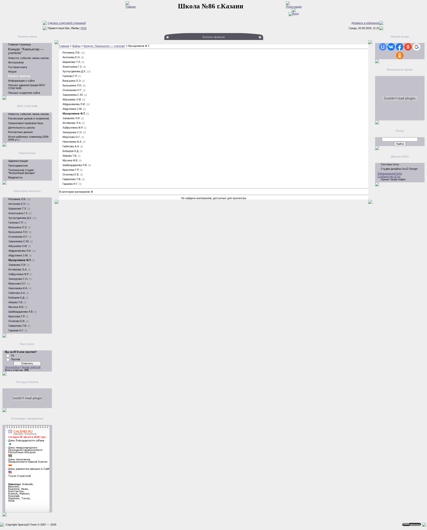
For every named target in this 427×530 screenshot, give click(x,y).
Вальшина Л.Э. (17, 227)
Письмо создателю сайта (24, 92)
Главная (64, 45)
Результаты (12, 367)
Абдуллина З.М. (18, 255)
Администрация (18, 160)
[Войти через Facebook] (399, 47)
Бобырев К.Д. (16, 297)
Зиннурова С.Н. (18, 278)
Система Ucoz (390, 164)
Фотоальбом (16, 62)
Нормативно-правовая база (25, 123)
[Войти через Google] (417, 47)
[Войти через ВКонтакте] (391, 47)
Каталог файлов (19, 76)
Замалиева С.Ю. (18, 241)
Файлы (76, 45)
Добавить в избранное (365, 22)
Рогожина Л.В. (17, 199)
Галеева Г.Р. (15, 222)
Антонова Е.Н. (17, 203)
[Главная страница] (131, 6)
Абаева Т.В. (15, 302)
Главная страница (19, 44)
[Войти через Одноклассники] (400, 55)
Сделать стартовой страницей (67, 22)
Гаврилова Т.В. (17, 325)
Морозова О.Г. (17, 283)
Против (15, 359)
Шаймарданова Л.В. (20, 311)
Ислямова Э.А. (17, 269)
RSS (83, 28)
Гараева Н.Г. (16, 330)
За (12, 355)
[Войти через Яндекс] (408, 47)
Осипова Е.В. (16, 321)
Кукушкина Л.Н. (18, 231)
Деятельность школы (21, 127)
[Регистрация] (294, 6)
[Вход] (294, 13)
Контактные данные (20, 132)
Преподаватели (18, 165)
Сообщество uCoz (389, 176)
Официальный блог (390, 173)
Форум (12, 71)
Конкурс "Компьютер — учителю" (104, 45)
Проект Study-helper (393, 179)
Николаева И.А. (18, 288)
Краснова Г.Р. (16, 316)
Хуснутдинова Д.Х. (20, 217)
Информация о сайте (21, 80)
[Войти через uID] (382, 47)
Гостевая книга (17, 67)
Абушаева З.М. (17, 246)
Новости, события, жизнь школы (28, 58)
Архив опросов (31, 367)
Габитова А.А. (16, 292)
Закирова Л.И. (17, 264)
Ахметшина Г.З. (18, 213)
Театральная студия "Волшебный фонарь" (21, 171)
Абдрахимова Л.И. (19, 250)
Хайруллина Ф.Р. (18, 274)
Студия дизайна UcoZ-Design (399, 168)
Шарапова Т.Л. (17, 208)
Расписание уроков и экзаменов (28, 118)
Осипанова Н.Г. (18, 236)
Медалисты (15, 177)
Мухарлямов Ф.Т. (19, 260)
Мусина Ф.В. (16, 306)
